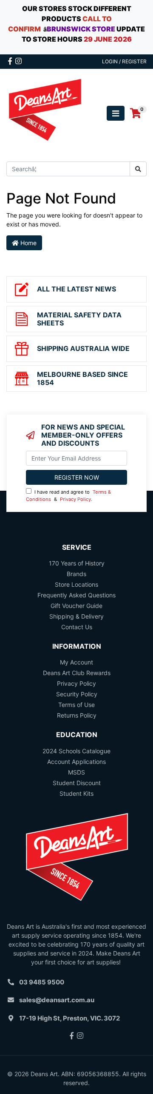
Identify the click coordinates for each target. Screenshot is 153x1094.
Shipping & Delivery (76, 616)
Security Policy (76, 694)
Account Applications (76, 761)
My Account (76, 662)
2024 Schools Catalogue (76, 751)
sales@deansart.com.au (56, 1000)
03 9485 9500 (41, 982)
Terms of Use (76, 704)
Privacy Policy (75, 499)
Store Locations (76, 584)
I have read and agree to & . (68, 495)
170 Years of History (77, 563)
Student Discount (77, 782)
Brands (76, 573)
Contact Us (76, 626)
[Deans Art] (44, 112)
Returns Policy (76, 715)
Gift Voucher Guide (76, 605)
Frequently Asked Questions (76, 595)
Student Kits (77, 793)
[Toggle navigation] (116, 113)
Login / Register (124, 61)
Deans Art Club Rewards (76, 672)
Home (28, 242)
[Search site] (138, 168)
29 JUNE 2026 (108, 39)
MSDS (76, 772)
